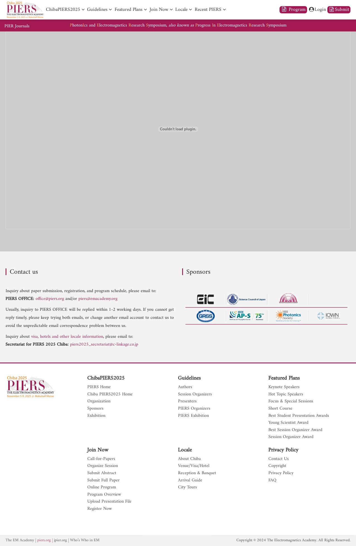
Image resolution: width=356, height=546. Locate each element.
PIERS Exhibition (193, 416)
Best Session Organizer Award (295, 430)
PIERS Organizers (194, 408)
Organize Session (102, 466)
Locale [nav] (181, 9)
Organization (98, 401)
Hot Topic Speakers (285, 394)
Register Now (99, 509)
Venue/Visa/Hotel (193, 466)
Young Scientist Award (288, 423)
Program (296, 9)
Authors (185, 387)
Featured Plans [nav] (128, 9)
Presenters (187, 401)
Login (320, 9)
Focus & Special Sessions (290, 401)
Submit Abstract (101, 473)
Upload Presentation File (109, 501)
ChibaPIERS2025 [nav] (63, 9)
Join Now (97, 450)
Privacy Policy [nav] (280, 473)
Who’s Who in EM (85, 540)
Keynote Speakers (284, 387)
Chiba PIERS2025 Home (110, 394)
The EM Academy (20, 540)
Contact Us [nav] (278, 459)
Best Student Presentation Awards (298, 416)
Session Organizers (195, 394)
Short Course (280, 408)
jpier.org (60, 540)
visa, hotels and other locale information (67, 337)
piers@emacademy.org (97, 299)
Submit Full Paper (103, 480)
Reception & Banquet (197, 473)
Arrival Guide (190, 480)
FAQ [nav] (272, 480)
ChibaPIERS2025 (106, 378)
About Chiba (189, 459)
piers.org (44, 540)
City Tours (187, 487)
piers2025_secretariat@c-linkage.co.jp (104, 344)
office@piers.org (50, 299)
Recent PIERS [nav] (208, 9)
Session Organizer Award (290, 437)
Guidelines (189, 378)
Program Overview (104, 494)
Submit (342, 9)
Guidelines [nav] (97, 9)
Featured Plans (284, 378)
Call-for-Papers (101, 459)
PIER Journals (16, 26)
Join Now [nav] (159, 9)
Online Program (101, 487)
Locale (185, 450)
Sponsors (95, 408)
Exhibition (96, 416)
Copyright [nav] (277, 466)
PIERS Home (99, 387)
